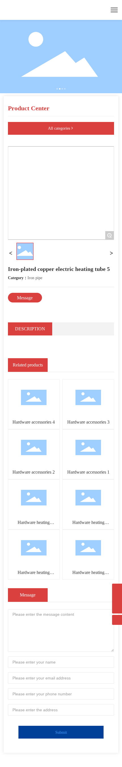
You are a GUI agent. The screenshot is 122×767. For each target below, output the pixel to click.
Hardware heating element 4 (88, 525)
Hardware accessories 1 (88, 472)
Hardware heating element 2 (88, 575)
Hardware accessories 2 (33, 472)
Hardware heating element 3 (34, 575)
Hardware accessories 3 (88, 422)
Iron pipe (35, 278)
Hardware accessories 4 (33, 422)
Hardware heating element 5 (34, 525)
